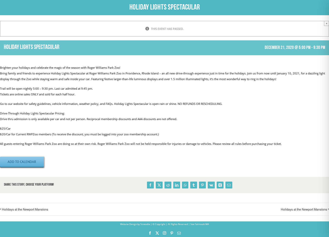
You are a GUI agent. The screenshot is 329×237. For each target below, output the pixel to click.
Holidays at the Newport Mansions (25, 209)
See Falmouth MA (199, 224)
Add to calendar (22, 162)
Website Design (128, 224)
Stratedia (145, 224)
